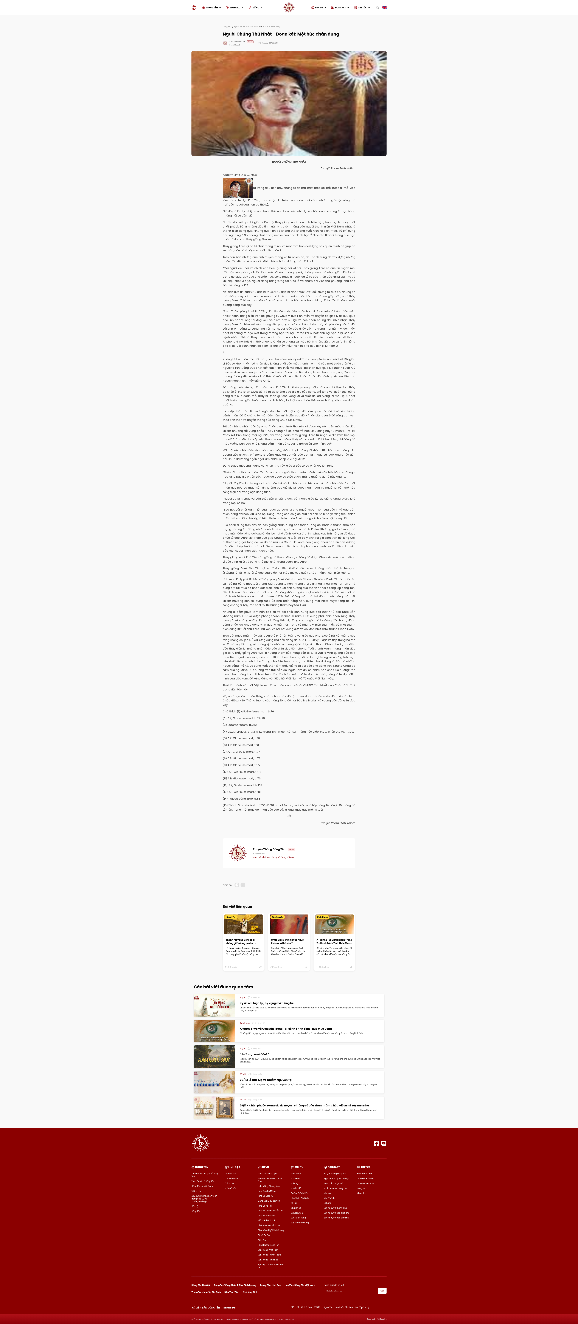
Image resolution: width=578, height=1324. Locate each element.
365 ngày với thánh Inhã (335, 1208)
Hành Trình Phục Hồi (333, 1183)
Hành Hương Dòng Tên (268, 1245)
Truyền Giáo (296, 1188)
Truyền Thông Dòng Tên (335, 1173)
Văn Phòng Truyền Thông (269, 1254)
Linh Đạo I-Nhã (232, 1178)
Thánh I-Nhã (230, 1173)
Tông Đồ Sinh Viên (266, 1215)
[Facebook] (376, 1143)
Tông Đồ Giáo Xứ (265, 1196)
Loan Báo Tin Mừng (267, 1191)
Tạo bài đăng (229, 1308)
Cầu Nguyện (297, 1213)
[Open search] (376, 7)
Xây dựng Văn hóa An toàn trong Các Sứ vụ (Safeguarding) (204, 1199)
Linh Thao (229, 1183)
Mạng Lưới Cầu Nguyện (269, 1200)
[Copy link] (243, 885)
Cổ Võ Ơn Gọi (264, 1235)
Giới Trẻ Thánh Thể (266, 1220)
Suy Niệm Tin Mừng (300, 1222)
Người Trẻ (328, 1307)
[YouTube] (384, 1143)
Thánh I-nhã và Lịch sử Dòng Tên (205, 1175)
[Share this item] (260, 967)
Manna (327, 1193)
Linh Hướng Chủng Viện (269, 1186)
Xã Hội (294, 1203)
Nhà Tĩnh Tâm (231, 1292)
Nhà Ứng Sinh (250, 1292)
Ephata (327, 1203)
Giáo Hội (295, 1307)
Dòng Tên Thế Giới (200, 1285)
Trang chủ (227, 27)
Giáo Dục (262, 1240)
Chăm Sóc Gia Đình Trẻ (269, 1225)
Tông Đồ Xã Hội (265, 1205)
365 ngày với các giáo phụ (336, 1213)
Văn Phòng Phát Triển (268, 1250)
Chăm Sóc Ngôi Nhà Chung (271, 1230)
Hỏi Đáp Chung (362, 1307)
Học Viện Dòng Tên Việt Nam (300, 1285)
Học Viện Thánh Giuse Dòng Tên (271, 1266)
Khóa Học (361, 1193)
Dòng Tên (195, 1211)
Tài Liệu (317, 1307)
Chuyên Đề (296, 1208)
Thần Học (295, 1178)
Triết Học (295, 1183)
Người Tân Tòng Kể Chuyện (336, 1178)
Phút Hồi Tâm (231, 1188)
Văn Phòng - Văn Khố (268, 1259)
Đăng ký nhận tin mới (334, 1285)
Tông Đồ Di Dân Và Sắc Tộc (270, 1210)
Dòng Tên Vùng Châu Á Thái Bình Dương (235, 1285)
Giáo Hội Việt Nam (365, 1183)
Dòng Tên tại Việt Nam (202, 1186)
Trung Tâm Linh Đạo (267, 1173)
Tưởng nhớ (196, 1191)
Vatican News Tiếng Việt (335, 1188)
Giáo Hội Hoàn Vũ (365, 1178)
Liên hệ (194, 1206)
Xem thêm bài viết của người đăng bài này (273, 857)
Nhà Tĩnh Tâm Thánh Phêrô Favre (270, 1180)
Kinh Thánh (296, 1173)
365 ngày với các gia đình (336, 1217)
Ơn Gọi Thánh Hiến (299, 1193)
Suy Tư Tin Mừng (298, 1217)
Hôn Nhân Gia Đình (300, 1198)
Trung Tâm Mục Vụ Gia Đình (206, 1292)
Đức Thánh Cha (364, 1173)
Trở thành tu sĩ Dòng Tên (202, 1181)
